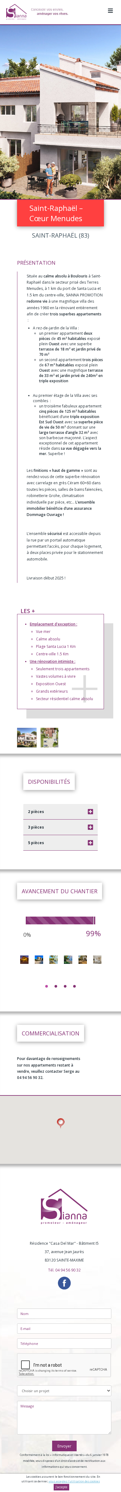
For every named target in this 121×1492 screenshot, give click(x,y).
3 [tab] (65, 986)
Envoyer (64, 1445)
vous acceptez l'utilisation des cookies (74, 1481)
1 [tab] (46, 986)
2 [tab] (56, 986)
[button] (60, 1123)
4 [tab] (74, 986)
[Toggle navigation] (110, 7)
